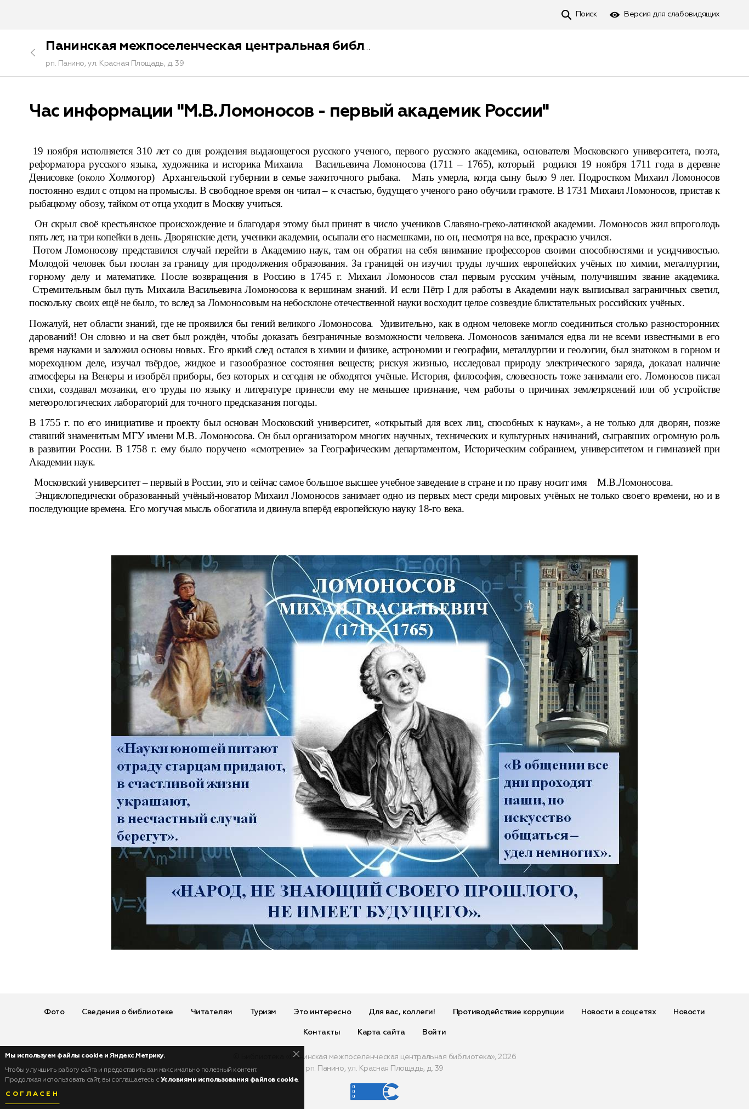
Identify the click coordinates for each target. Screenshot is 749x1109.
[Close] (296, 1054)
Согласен (32, 1094)
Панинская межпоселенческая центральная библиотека (228, 46)
